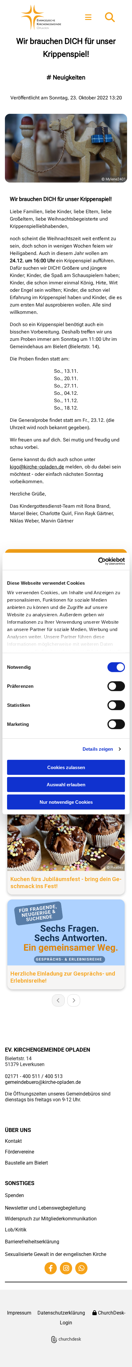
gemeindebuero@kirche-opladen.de (43, 1082)
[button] (88, 17)
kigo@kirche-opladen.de (37, 467)
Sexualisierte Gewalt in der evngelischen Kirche (55, 1254)
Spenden (14, 1195)
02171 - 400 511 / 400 (29, 1076)
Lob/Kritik (15, 1230)
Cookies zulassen (66, 767)
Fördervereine (19, 1152)
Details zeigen (98, 749)
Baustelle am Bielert (26, 1163)
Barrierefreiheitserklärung (32, 1242)
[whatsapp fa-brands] (81, 1268)
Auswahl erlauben (66, 784)
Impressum (19, 1313)
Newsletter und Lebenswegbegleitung (45, 1208)
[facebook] (51, 1268)
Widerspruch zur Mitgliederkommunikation (51, 1219)
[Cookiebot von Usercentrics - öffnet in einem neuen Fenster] (98, 561)
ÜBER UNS (18, 1130)
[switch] (116, 686)
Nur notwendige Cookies (66, 801)
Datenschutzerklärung (61, 1313)
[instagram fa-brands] (66, 1268)
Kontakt (13, 1141)
